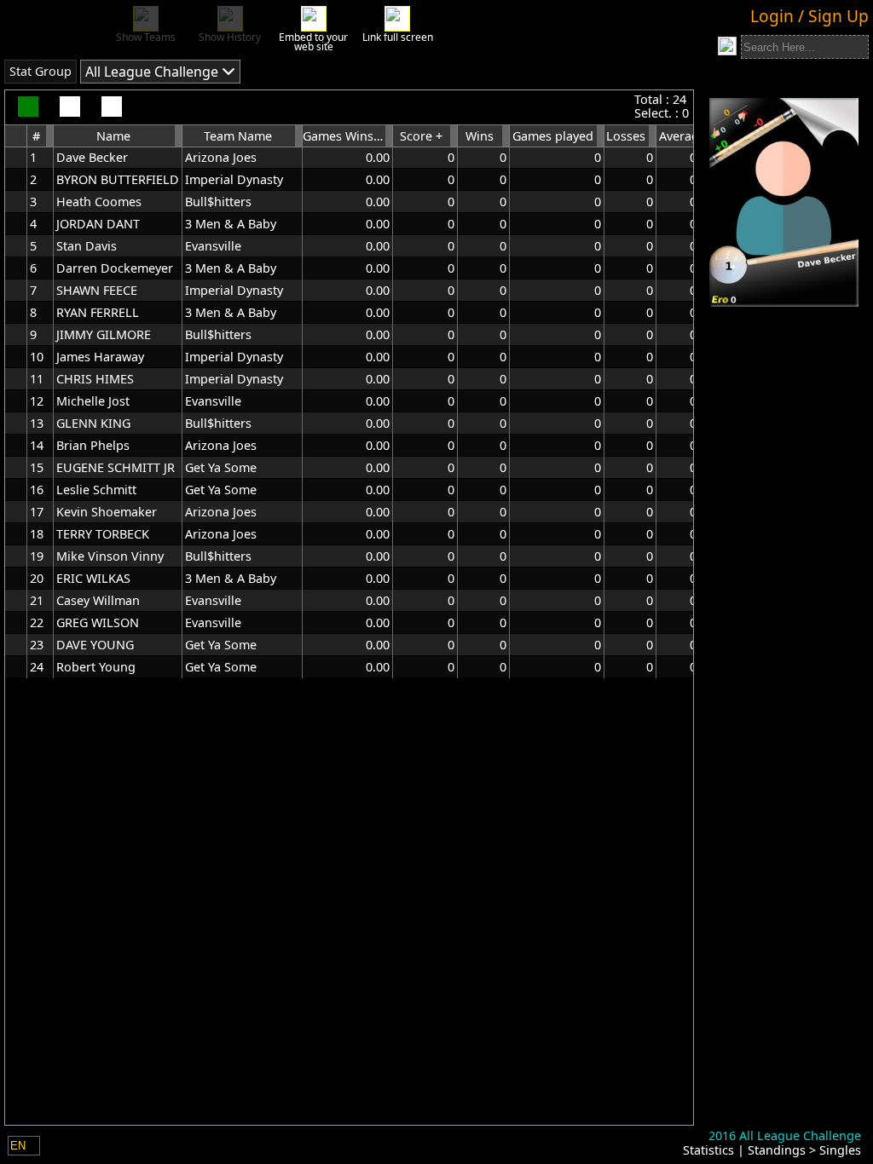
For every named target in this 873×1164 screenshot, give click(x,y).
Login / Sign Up (809, 15)
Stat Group (40, 71)
